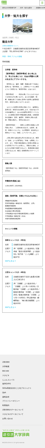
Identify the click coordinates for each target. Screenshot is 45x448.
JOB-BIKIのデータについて (12, 410)
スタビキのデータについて (12, 414)
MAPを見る (10, 261)
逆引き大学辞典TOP (9, 8)
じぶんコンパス (8, 380)
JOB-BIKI (6, 362)
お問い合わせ (7, 419)
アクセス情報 (16, 56)
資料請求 (5, 397)
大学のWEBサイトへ (10, 46)
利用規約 (5, 405)
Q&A (4, 392)
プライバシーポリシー (11, 401)
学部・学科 (6, 56)
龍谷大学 (7, 41)
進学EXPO (6, 384)
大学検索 (5, 366)
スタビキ (5, 375)
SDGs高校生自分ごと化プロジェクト (16, 388)
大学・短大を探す (26, 8)
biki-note (5, 371)
